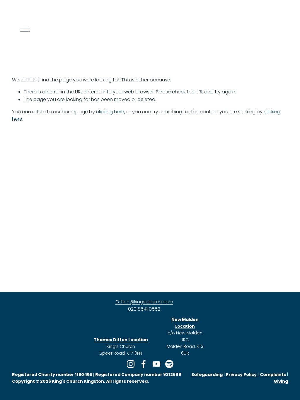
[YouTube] (156, 364)
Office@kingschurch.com (144, 301)
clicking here (110, 111)
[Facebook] (143, 364)
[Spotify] (169, 364)
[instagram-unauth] (131, 364)
